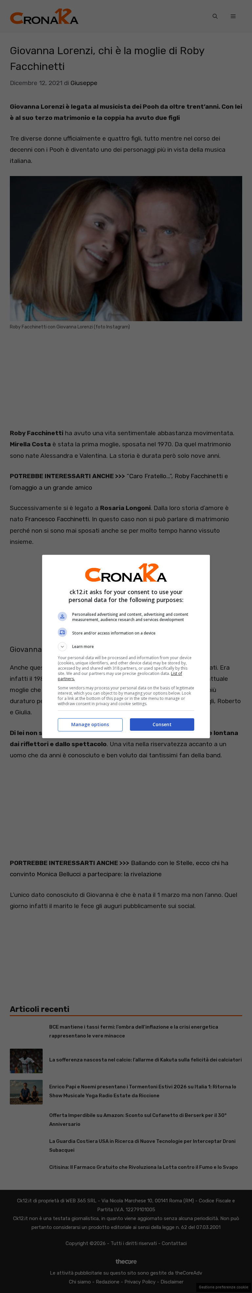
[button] (126, 646)
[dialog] (126, 646)
